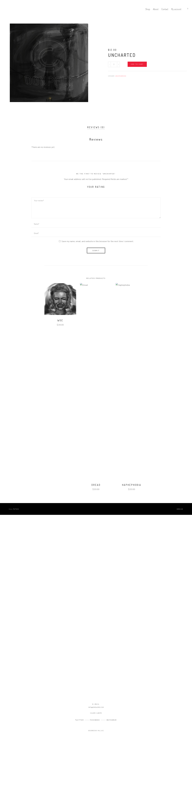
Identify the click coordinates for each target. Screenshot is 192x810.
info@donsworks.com (96, 707)
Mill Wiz (101, 730)
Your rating (96, 186)
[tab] (96, 128)
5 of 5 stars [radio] (104, 190)
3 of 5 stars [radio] (95, 190)
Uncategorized (120, 76)
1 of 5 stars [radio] (87, 190)
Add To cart (137, 64)
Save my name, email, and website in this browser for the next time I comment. (98, 241)
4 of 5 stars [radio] (99, 190)
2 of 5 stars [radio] (91, 190)
